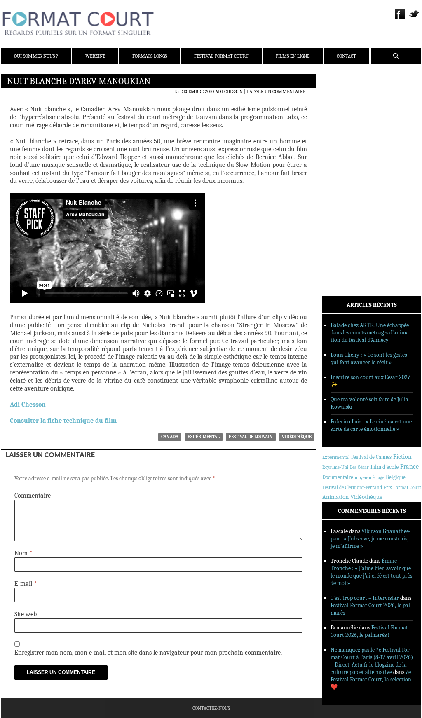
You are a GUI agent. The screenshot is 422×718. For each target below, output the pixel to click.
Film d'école (384, 467)
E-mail (25, 583)
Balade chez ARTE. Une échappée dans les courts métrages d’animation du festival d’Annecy (371, 333)
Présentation (349, 100)
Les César (359, 467)
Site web (25, 614)
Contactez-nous (211, 708)
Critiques (345, 168)
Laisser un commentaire (276, 91)
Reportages (347, 200)
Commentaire (32, 495)
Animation (335, 496)
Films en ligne (292, 56)
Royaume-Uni (335, 467)
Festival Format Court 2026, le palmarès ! (369, 631)
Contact (346, 56)
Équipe (341, 111)
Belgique (396, 477)
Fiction (402, 457)
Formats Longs (149, 56)
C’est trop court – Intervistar (365, 597)
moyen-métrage (369, 477)
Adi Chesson (229, 91)
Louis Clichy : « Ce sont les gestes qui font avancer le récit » (369, 358)
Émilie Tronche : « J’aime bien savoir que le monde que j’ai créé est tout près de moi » (371, 572)
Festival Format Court (221, 56)
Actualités (347, 158)
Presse (341, 121)
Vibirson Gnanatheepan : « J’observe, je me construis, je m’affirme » (371, 539)
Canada (169, 437)
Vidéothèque (297, 437)
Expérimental (204, 437)
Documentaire (337, 477)
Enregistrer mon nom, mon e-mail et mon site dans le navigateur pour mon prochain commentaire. (148, 652)
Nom (23, 553)
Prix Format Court (402, 487)
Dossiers (343, 179)
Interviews (347, 190)
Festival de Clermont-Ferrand (352, 487)
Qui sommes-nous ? (36, 56)
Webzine (95, 56)
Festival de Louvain (251, 437)
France (409, 466)
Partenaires (348, 132)
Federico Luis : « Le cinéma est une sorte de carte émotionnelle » (371, 425)
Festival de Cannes (371, 457)
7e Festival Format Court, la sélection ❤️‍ (371, 679)
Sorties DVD (347, 211)
